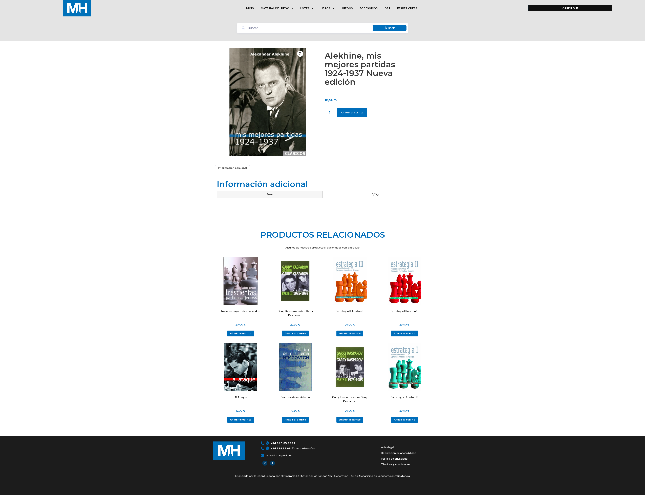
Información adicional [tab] (232, 168)
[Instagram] (264, 463)
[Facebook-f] (272, 463)
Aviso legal (387, 447)
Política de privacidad (394, 458)
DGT (387, 8)
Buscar (390, 28)
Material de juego (275, 8)
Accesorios (369, 8)
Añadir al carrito (352, 112)
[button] (300, 54)
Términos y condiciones (395, 464)
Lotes (304, 8)
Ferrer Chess (407, 8)
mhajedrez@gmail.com (279, 455)
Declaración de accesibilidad (398, 453)
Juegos (347, 8)
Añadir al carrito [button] (240, 333)
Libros (325, 8)
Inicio (250, 8)
